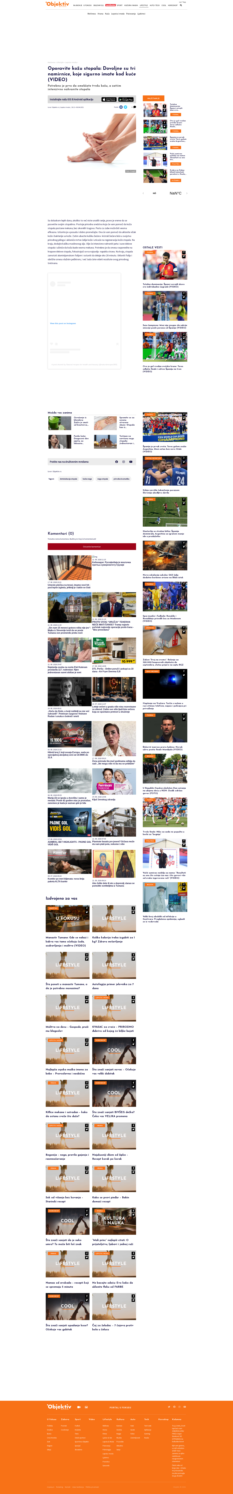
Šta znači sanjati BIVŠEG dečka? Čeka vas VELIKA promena (113, 1114)
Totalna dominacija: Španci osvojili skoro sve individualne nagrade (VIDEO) (164, 285)
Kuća (107, 13)
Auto (132, 1419)
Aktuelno (119, 1446)
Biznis (49, 1434)
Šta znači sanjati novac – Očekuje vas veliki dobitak (114, 1071)
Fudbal (176, 115)
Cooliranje (65, 1430)
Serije (118, 1450)
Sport (119, 5)
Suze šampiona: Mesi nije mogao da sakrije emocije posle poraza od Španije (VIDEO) (165, 326)
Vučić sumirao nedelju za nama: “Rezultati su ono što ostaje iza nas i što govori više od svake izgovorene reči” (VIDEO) (164, 875)
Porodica (106, 1462)
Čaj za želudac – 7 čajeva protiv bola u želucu (112, 1327)
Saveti (132, 1430)
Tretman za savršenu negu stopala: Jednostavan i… (127, 440)
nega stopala (102, 479)
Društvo (53, 908)
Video (92, 1419)
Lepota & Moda (108, 1442)
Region (150, 756)
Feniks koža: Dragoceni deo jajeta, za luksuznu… (81, 440)
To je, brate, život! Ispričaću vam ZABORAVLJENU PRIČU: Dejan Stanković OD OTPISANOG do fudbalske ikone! (178, 1434)
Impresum (50, 1487)
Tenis (76, 1434)
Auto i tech (155, 5)
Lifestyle (144, 5)
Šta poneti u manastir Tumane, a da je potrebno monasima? (66, 986)
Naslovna (51, 62)
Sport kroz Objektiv (82, 1442)
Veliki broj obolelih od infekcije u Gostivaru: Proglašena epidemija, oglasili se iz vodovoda (164, 919)
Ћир (184, 2)
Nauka (146, 1438)
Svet (150, 543)
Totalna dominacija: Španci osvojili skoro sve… (176, 107)
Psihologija (107, 1450)
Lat (180, 2)
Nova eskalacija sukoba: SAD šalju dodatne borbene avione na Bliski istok (163, 576)
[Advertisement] (116, 38)
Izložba (119, 1430)
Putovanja (131, 13)
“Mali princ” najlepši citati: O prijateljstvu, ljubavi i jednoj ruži (112, 1242)
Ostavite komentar (92, 546)
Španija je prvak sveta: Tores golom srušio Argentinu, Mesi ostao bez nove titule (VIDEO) (164, 449)
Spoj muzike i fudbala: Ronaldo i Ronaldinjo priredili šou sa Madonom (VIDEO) (162, 618)
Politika (175, 164)
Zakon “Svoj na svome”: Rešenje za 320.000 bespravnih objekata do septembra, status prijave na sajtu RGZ (163, 662)
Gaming (147, 1434)
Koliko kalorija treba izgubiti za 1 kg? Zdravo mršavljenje (113, 939)
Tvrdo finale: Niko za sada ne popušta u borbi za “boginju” (163, 833)
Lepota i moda (117, 13)
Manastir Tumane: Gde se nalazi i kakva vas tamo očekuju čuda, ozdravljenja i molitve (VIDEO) (67, 941)
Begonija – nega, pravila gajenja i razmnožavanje (67, 1157)
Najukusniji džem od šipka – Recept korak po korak (110, 1157)
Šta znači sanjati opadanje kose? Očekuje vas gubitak (67, 1327)
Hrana (100, 13)
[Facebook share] (121, 107)
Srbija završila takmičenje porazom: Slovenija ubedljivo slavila (161, 491)
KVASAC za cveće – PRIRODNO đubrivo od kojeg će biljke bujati (113, 1029)
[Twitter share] (125, 107)
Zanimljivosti (135, 1438)
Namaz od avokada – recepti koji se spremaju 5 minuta (67, 1285)
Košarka (175, 180)
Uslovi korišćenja (78, 1487)
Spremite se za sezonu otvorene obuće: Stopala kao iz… (127, 422)
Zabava (65, 1419)
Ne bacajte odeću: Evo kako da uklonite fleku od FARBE (112, 1285)
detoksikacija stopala (68, 479)
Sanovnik (106, 1465)
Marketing (59, 1487)
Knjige (118, 1434)
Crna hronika (152, 671)
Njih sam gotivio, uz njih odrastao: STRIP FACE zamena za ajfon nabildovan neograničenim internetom (178, 1453)
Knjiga (100, 1211)
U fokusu (87, 5)
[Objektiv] (57, 5)
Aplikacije (147, 1430)
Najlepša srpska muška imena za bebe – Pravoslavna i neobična (67, 1071)
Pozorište (120, 1442)
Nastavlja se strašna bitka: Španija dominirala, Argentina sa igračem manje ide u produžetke (163, 534)
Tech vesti (147, 1426)
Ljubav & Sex (107, 1438)
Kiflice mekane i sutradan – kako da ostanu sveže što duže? (67, 1114)
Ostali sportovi (153, 458)
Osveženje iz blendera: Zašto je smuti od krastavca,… (81, 421)
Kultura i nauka (131, 5)
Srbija (49, 1450)
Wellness (92, 13)
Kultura (120, 1419)
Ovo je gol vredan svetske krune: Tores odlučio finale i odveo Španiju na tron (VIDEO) (163, 369)
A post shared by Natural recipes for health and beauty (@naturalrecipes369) (84, 364)
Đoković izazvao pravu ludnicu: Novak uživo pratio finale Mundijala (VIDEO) (163, 748)
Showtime (78, 1450)
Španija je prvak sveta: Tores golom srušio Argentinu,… (178, 139)
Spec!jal (77, 1446)
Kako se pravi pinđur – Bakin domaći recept (110, 1199)
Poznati (64, 1426)
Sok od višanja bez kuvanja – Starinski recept (64, 1199)
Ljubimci (141, 13)
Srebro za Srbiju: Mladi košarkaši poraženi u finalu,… (178, 172)
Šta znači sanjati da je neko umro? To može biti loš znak (64, 1242)
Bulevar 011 (99, 5)
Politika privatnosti (92, 1487)
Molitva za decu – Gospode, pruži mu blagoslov (67, 1029)
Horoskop (173, 5)
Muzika (119, 1438)
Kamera (119, 1426)
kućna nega (87, 479)
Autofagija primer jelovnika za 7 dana (113, 986)
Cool (164, 5)
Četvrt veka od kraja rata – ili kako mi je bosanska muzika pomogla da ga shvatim (179, 1470)
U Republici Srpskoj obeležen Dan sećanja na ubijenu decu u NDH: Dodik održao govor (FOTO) (164, 790)
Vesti (132, 1426)
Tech (146, 1419)
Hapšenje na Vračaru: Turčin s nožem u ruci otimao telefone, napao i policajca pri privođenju (164, 706)
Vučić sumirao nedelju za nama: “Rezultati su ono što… (177, 156)
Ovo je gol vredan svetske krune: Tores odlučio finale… (178, 124)
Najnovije (77, 5)
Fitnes (105, 1434)
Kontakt (67, 1487)
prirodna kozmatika (121, 479)
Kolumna (176, 1419)
